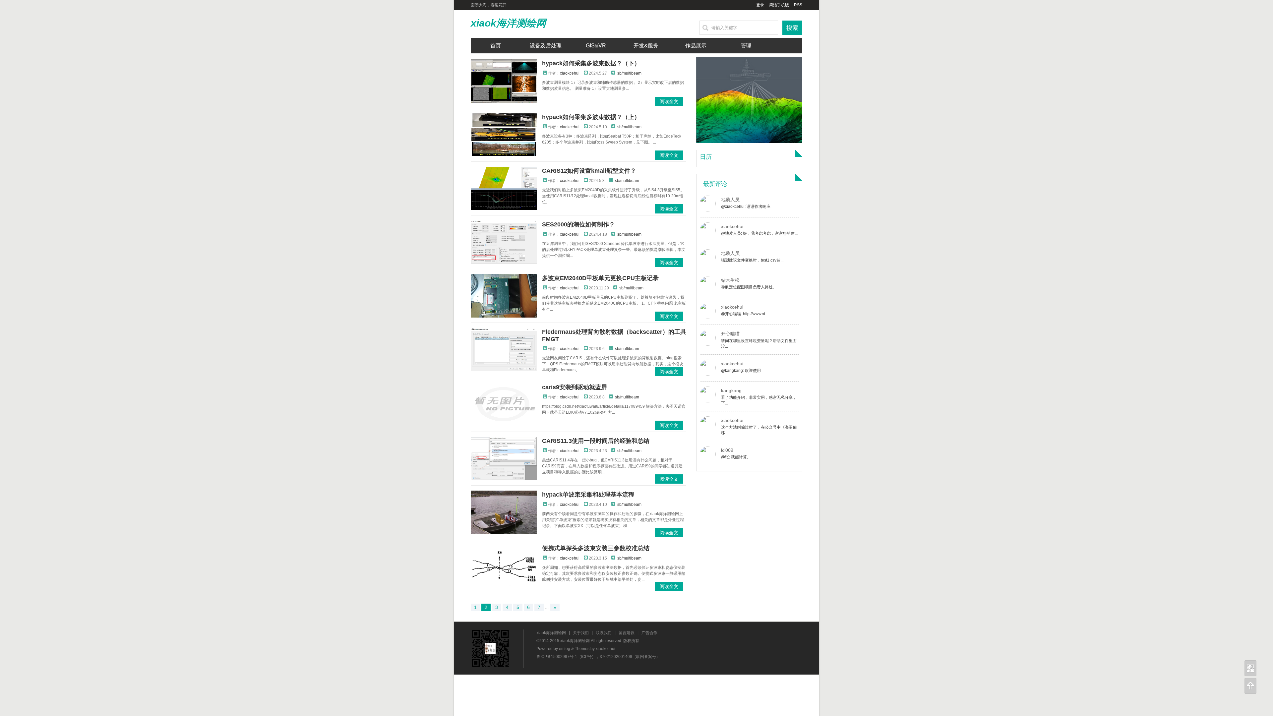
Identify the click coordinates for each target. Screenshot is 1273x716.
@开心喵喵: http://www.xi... (744, 314)
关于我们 (581, 632)
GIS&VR (596, 45)
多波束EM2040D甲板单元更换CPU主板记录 (600, 278)
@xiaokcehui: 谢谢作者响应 (745, 206)
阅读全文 (669, 101)
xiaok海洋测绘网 (508, 23)
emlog (564, 648)
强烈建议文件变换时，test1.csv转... (752, 260)
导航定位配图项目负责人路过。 (749, 287)
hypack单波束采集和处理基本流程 (588, 494)
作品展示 (695, 45)
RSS (798, 5)
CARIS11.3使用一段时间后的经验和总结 (595, 441)
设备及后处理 (546, 45)
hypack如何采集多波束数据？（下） (591, 63)
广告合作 (649, 632)
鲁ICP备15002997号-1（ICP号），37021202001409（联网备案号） (598, 656)
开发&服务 (646, 45)
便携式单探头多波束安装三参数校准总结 (595, 548)
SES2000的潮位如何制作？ (578, 224)
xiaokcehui (569, 73)
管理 (746, 45)
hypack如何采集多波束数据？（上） (591, 117)
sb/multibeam (629, 73)
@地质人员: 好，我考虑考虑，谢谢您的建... (759, 233)
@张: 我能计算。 (736, 457)
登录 (760, 5)
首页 (495, 45)
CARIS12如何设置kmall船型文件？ (589, 170)
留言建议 (627, 632)
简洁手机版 (779, 5)
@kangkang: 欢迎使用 (741, 370)
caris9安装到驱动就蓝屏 (574, 387)
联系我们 (604, 632)
